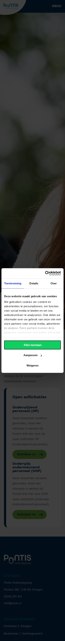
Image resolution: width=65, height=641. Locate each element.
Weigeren (32, 365)
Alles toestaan (33, 344)
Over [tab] (54, 283)
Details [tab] (33, 283)
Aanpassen (30, 355)
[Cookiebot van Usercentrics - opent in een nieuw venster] (46, 273)
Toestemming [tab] (12, 283)
